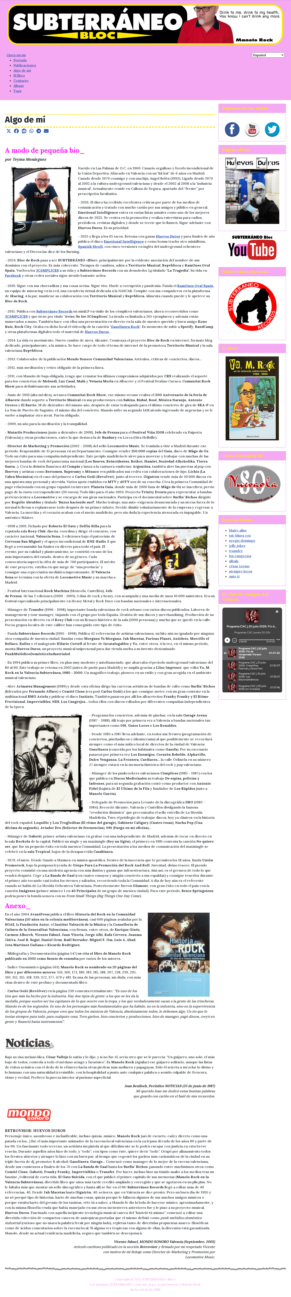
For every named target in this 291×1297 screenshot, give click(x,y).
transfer (236, 551)
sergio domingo (242, 540)
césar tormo (239, 566)
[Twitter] (272, 129)
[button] (8, 131)
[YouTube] (252, 129)
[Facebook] (232, 129)
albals (233, 561)
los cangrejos (240, 556)
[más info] (252, 398)
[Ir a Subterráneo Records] (252, 306)
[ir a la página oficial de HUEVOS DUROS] (252, 190)
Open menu (16, 55)
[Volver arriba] (283, 1289)
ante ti (234, 576)
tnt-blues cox (240, 535)
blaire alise (238, 530)
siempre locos (240, 571)
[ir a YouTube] (252, 247)
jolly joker (237, 545)
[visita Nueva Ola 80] (252, 484)
